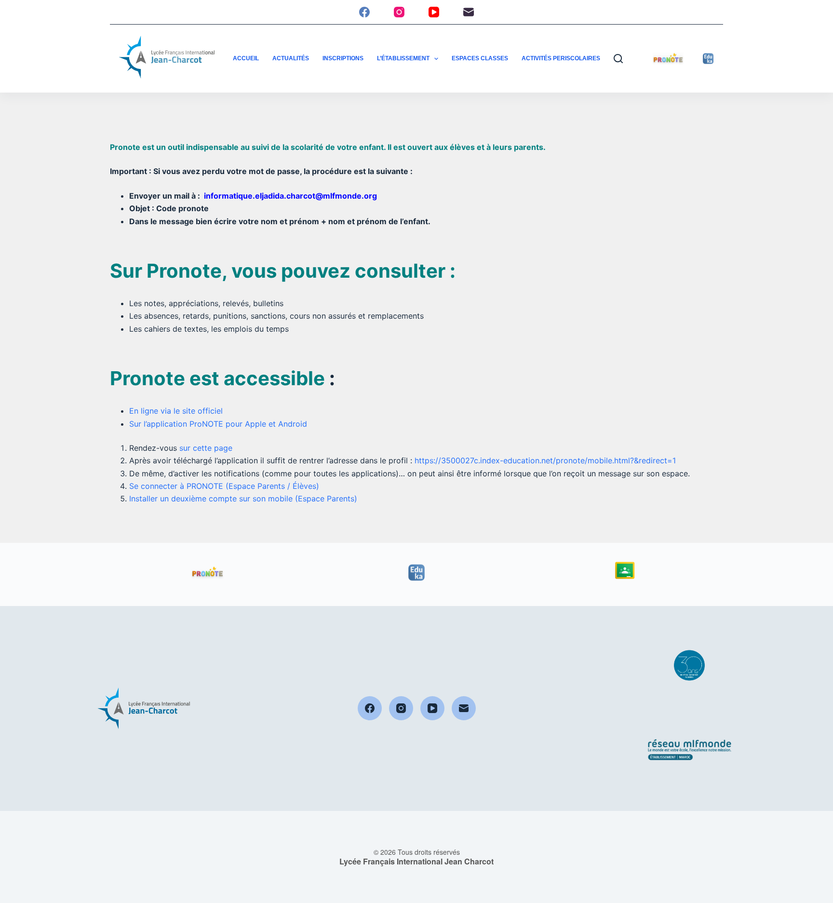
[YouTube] (434, 12)
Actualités (290, 58)
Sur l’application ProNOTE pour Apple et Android (218, 424)
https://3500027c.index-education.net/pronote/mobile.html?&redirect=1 (545, 460)
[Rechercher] (618, 58)
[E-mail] (468, 12)
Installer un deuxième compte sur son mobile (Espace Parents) (243, 498)
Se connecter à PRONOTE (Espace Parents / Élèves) (224, 486)
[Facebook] (364, 12)
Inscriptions (342, 58)
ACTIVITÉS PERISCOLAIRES (561, 58)
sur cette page (205, 448)
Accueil (246, 58)
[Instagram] (399, 12)
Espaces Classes (480, 58)
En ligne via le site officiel (176, 411)
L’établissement (403, 58)
